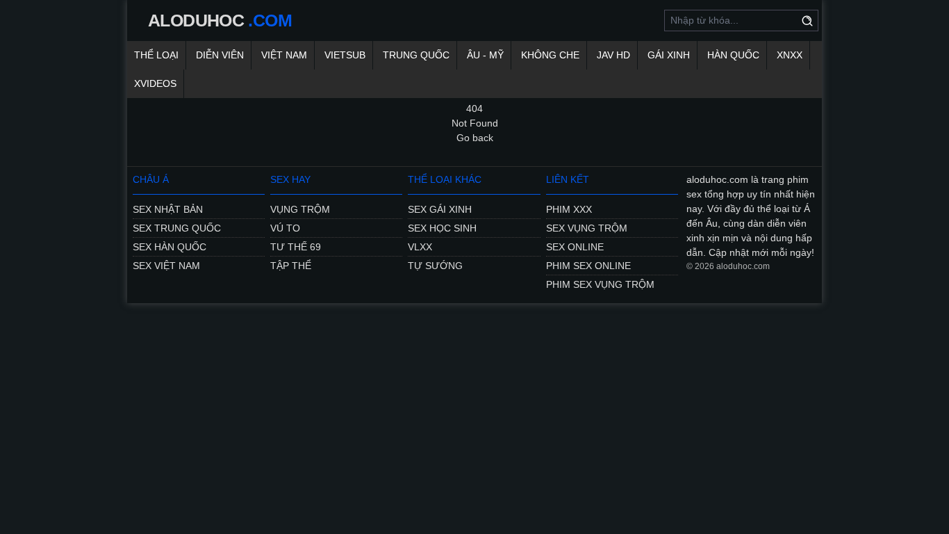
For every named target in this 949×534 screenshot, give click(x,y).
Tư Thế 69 (295, 246)
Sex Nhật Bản (168, 209)
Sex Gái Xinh (440, 209)
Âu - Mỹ (485, 54)
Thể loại (156, 54)
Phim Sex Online (588, 265)
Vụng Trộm (300, 209)
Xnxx (789, 54)
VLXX (420, 246)
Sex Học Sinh (442, 228)
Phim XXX (569, 209)
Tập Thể (290, 265)
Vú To (285, 228)
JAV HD (613, 54)
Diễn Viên (220, 54)
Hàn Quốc (733, 54)
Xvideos (155, 83)
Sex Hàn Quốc (169, 246)
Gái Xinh (668, 54)
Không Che (550, 54)
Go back (474, 137)
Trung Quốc (416, 54)
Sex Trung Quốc (177, 228)
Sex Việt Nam (166, 265)
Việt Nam (284, 54)
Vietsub (344, 54)
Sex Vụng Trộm (586, 228)
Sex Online (575, 246)
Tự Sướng (435, 265)
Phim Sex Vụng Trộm (600, 284)
